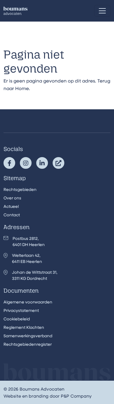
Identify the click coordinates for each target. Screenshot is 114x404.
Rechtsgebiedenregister (28, 344)
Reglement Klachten (24, 327)
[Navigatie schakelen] (102, 11)
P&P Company (76, 396)
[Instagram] (26, 163)
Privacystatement (21, 310)
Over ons (12, 198)
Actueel (11, 206)
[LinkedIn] (42, 163)
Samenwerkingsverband (28, 335)
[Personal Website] (58, 163)
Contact (12, 214)
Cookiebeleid (17, 319)
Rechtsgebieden (20, 189)
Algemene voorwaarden (28, 302)
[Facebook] (9, 163)
